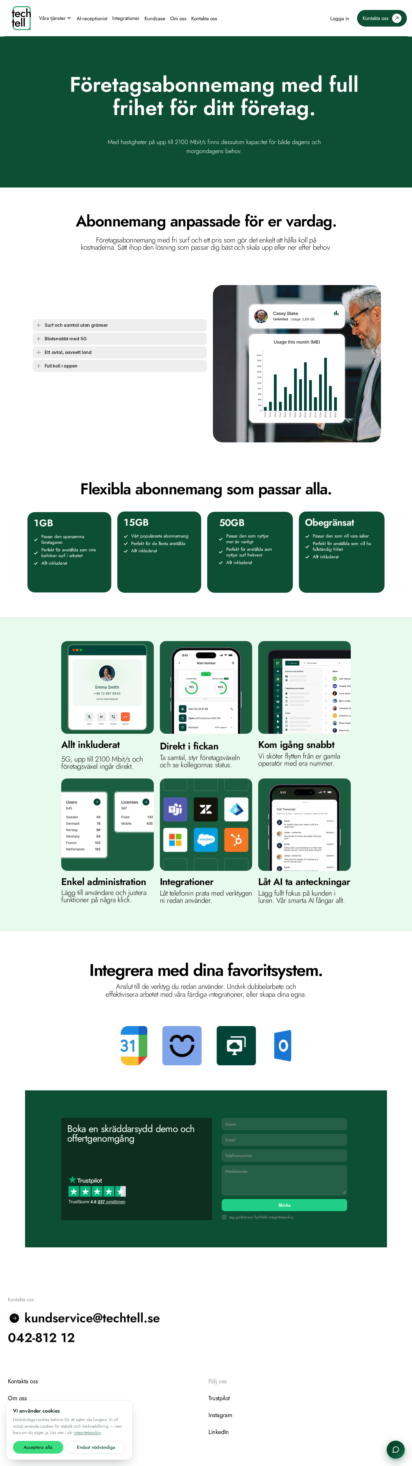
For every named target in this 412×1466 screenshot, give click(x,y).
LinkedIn (218, 1432)
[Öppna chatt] (396, 1450)
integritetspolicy (87, 1432)
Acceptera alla (38, 1447)
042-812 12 (41, 1338)
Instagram (220, 1415)
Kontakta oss (23, 1381)
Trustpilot (219, 1398)
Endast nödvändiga (96, 1447)
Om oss (17, 1398)
